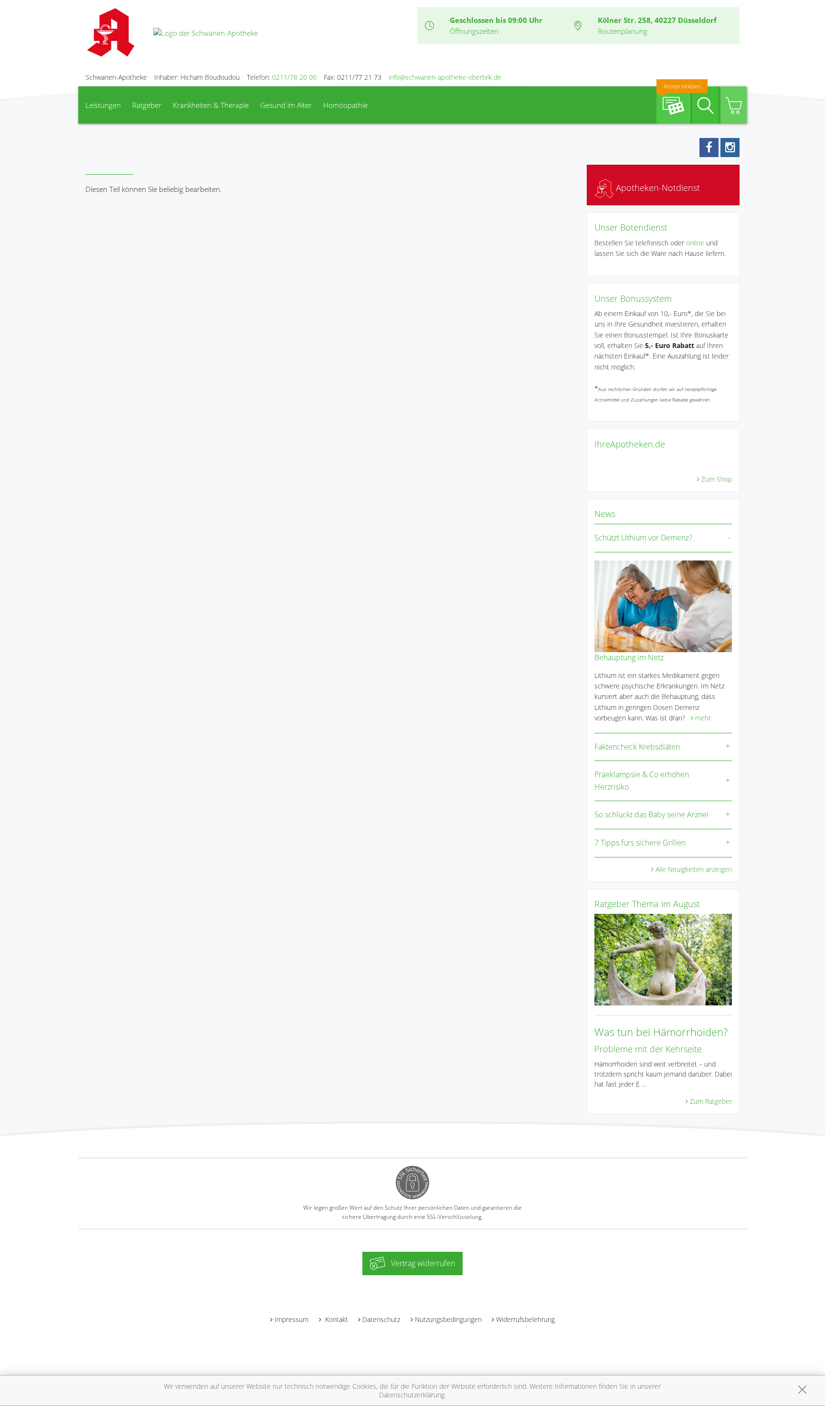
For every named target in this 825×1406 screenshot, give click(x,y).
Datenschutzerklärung (411, 1394)
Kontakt (335, 1319)
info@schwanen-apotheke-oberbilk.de (445, 77)
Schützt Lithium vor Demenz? (643, 537)
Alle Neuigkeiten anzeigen (694, 869)
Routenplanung (622, 31)
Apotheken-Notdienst (656, 187)
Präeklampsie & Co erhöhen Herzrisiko (641, 780)
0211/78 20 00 (294, 77)
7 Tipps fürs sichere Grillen (640, 842)
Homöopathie (345, 105)
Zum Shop (716, 479)
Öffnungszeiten (474, 31)
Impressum (291, 1319)
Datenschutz (381, 1319)
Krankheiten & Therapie (211, 105)
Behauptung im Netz (629, 657)
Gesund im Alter (286, 105)
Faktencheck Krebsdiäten (637, 746)
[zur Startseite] (205, 32)
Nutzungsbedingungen (448, 1319)
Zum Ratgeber (711, 1101)
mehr (703, 717)
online (695, 242)
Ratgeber (146, 105)
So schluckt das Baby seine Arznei (651, 814)
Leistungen (103, 105)
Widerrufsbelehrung (525, 1319)
